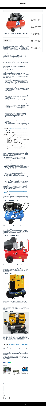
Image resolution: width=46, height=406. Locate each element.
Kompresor (12, 376)
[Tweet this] (5, 362)
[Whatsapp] (10, 362)
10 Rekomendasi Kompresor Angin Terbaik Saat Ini (24, 373)
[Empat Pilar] (23, 3)
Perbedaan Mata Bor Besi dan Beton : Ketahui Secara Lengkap (16, 373)
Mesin (7, 376)
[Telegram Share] (9, 362)
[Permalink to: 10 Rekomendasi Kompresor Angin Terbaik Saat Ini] (25, 369)
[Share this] (4, 362)
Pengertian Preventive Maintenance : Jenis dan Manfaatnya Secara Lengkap (9, 380)
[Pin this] (7, 362)
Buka (9, 40)
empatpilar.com (19, 356)
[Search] (41, 8)
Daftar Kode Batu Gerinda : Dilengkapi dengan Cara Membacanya (7, 373)
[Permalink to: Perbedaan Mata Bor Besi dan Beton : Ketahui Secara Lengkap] (16, 369)
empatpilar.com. (21, 404)
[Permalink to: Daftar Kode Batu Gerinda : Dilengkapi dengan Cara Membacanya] (7, 369)
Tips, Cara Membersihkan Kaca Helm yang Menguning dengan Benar (23, 380)
